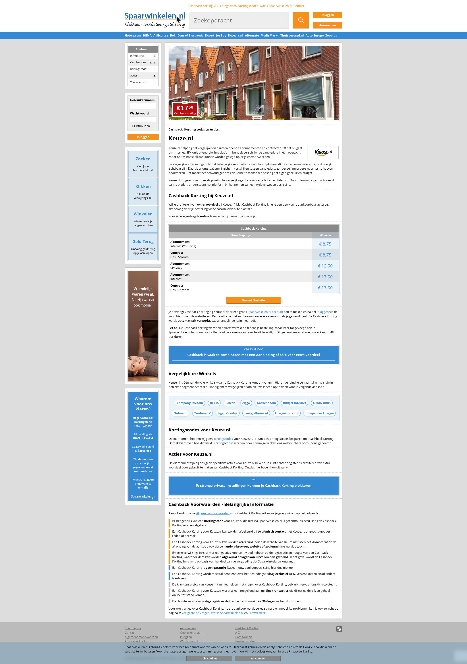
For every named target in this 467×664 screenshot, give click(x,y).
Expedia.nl (235, 35)
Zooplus (331, 35)
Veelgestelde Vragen (196, 613)
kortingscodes (223, 439)
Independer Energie (320, 413)
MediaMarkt (270, 35)
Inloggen (327, 15)
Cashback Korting (201, 6)
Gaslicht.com (266, 403)
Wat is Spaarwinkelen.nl (276, 6)
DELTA (214, 403)
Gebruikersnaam (142, 100)
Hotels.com (133, 35)
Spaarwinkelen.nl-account (265, 312)
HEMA (147, 35)
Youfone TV (202, 413)
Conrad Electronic (190, 35)
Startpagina (133, 628)
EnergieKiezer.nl (256, 413)
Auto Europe (315, 35)
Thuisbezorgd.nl (292, 35)
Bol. (173, 35)
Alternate (252, 35)
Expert (209, 35)
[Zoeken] (301, 20)
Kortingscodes (248, 6)
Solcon (230, 403)
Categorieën (228, 6)
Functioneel (257, 658)
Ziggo (246, 403)
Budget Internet (294, 403)
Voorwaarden (138, 82)
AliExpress (160, 35)
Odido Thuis (322, 403)
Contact (299, 6)
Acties (134, 75)
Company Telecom (190, 403)
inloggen (323, 312)
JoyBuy (221, 35)
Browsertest (256, 613)
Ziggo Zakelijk (228, 413)
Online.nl (180, 413)
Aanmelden (327, 25)
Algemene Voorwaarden (212, 513)
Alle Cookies (209, 658)
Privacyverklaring (300, 651)
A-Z (216, 6)
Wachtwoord (139, 113)
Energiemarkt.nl (287, 413)
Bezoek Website (253, 300)
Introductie (137, 56)
